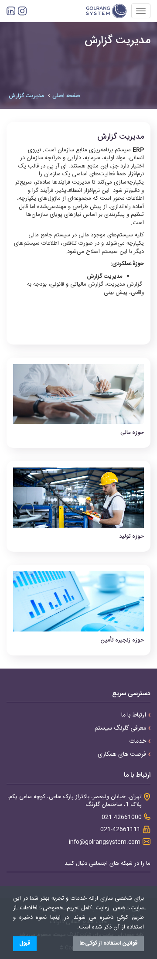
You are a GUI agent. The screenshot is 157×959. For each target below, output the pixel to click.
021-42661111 (120, 830)
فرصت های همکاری (122, 754)
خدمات (137, 741)
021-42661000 (122, 817)
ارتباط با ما (133, 715)
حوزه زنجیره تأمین (122, 640)
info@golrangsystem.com (104, 842)
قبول (25, 943)
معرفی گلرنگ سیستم (120, 728)
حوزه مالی (132, 432)
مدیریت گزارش (26, 96)
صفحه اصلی (66, 96)
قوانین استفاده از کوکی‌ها (108, 943)
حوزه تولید (131, 536)
